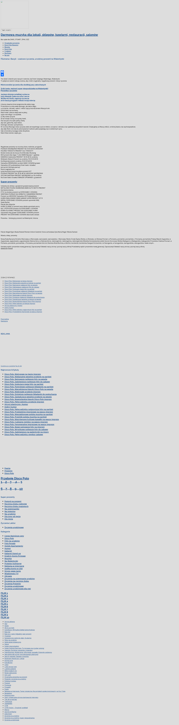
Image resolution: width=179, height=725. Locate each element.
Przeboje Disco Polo (15, 478)
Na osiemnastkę (11, 509)
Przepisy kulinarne (12, 563)
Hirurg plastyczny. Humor (13, 306)
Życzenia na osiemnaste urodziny (19, 578)
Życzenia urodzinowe (14, 527)
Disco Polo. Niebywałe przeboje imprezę (18, 295)
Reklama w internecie (14, 566)
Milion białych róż (10, 671)
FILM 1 (4, 593)
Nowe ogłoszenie (10, 673)
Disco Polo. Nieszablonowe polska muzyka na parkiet (28, 414)
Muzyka (7, 47)
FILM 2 (4, 595)
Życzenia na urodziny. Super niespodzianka (19, 718)
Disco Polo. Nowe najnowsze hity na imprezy (24, 427)
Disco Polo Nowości (11, 45)
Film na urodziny (12, 541)
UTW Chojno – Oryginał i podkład (16, 708)
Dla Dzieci (7, 53)
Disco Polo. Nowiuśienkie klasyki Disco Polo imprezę (22, 301)
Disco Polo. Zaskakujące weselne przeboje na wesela (22, 299)
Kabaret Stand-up (12, 553)
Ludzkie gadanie (10, 669)
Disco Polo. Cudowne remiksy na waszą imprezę (26, 422)
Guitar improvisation (11, 646)
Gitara (6, 644)
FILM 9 (4, 614)
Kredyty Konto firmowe (15, 556)
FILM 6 (4, 606)
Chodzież (7, 636)
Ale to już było (9, 628)
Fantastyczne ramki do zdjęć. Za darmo (17, 638)
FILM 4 (4, 601)
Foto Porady (9, 543)
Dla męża (8, 519)
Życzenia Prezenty (12, 583)
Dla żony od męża (12, 516)
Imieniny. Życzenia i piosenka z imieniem (18, 650)
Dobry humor (9, 308)
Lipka (6, 665)
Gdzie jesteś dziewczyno (12, 642)
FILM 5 (4, 604)
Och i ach (7, 675)
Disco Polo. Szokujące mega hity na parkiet (19, 289)
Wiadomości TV (11, 573)
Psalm (6, 689)
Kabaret (8, 551)
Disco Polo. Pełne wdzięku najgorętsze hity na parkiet (23, 310)
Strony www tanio (12, 571)
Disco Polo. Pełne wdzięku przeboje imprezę (19, 303)
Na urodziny (10, 514)
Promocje (7, 685)
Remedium (8, 693)
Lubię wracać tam (10, 667)
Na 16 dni (18, 366)
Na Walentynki (11, 561)
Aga (5, 624)
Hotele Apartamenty (13, 546)
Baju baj (7, 632)
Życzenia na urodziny (11, 716)
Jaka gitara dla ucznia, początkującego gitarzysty (21, 654)
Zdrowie (8, 576)
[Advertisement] (35, 66)
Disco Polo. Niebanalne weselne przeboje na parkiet (22, 283)
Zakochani (8, 714)
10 (21, 488)
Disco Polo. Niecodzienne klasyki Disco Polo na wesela (23, 293)
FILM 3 (4, 598)
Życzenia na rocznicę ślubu (16, 581)
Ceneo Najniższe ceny (14, 536)
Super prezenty (9, 181)
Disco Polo (8, 49)
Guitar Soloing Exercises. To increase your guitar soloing (24, 648)
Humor (7, 548)
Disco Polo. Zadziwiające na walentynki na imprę (26, 432)
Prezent (7, 683)
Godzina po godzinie (8, 366)
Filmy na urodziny (10, 640)
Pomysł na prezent (12, 501)
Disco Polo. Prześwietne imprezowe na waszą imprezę (23, 312)
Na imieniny (9, 511)
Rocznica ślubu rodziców (15, 504)
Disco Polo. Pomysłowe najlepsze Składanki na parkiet (23, 291)
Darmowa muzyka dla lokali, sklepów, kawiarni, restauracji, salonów (49, 34)
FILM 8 (4, 612)
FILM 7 (4, 609)
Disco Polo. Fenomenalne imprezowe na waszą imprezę (29, 424)
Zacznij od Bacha (10, 712)
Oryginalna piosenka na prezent (15, 677)
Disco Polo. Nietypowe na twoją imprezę (18, 281)
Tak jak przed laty (10, 699)
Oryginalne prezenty (12, 43)
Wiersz (6, 710)
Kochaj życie (8, 661)
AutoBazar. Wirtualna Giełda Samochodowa (19, 630)
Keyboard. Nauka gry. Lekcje (14, 658)
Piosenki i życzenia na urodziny (15, 679)
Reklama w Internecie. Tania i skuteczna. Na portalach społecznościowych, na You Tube (34, 691)
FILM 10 (5, 617)
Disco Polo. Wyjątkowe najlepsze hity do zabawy (26, 429)
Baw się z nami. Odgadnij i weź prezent (17, 634)
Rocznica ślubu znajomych (16, 506)
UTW (6, 706)
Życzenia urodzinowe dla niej (17, 588)
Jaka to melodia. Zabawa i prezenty (16, 656)
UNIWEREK (8, 704)
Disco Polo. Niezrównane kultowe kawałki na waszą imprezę (31, 419)
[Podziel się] (89, 74)
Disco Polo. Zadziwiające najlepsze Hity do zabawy (21, 287)
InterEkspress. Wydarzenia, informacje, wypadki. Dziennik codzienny (28, 652)
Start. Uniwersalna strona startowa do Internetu (21, 697)
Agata (6, 626)
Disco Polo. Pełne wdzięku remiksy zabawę (23, 434)
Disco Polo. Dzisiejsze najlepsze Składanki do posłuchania (24, 297)
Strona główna (9, 622)
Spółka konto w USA (13, 568)
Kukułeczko (8, 663)
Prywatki (7, 687)
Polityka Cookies (10, 681)
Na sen (6, 55)
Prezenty (8, 471)
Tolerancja (8, 702)
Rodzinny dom (9, 695)
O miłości (7, 51)
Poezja (7, 468)
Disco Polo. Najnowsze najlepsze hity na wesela (20, 285)
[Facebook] (89, 71)
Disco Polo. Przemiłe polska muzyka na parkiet (25, 417)
